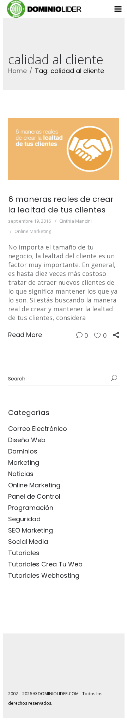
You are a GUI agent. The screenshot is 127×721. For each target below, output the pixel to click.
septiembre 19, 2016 (29, 221)
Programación (30, 507)
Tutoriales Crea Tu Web (45, 564)
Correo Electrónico (37, 428)
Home (17, 70)
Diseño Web (27, 439)
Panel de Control (34, 496)
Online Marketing (32, 231)
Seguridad (24, 519)
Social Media (28, 541)
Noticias (21, 473)
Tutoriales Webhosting (43, 575)
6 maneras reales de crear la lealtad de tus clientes (61, 204)
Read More (25, 334)
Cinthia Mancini (75, 221)
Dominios (22, 451)
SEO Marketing (30, 530)
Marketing (23, 462)
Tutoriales (24, 552)
